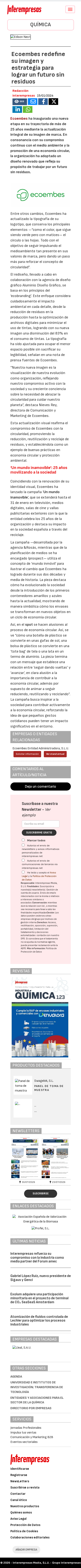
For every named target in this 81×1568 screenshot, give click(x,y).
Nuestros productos (24, 1506)
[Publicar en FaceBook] (43, 101)
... (35, 1111)
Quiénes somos (21, 1513)
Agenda (16, 1377)
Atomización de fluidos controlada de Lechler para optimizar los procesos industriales (39, 1321)
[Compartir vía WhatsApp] (27, 109)
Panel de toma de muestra (49, 1088)
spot (29, 624)
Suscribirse (41, 1193)
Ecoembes (19, 118)
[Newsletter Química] (25, 1157)
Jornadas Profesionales (25, 1428)
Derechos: (42, 922)
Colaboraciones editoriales (29, 1537)
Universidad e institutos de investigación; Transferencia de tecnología (36, 1387)
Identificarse (19, 1469)
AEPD (23, 948)
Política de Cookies (24, 1531)
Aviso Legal (18, 1519)
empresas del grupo (31, 919)
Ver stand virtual (55, 754)
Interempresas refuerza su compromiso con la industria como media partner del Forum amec (37, 1257)
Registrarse (18, 1475)
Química (40, 24)
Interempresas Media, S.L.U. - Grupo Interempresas (47, 1562)
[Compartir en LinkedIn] (17, 109)
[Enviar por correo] (32, 101)
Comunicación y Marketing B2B (31, 1437)
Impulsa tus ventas (23, 1433)
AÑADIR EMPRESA (26, 1549)
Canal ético (18, 1500)
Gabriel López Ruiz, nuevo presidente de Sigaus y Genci (40, 1278)
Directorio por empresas (31, 1408)
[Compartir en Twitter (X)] (53, 101)
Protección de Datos (25, 1525)
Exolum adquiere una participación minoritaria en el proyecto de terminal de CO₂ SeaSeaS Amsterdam (39, 1298)
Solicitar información (27, 754)
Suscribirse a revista (24, 1488)
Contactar (18, 1494)
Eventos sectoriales (24, 1442)
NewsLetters (19, 1481)
